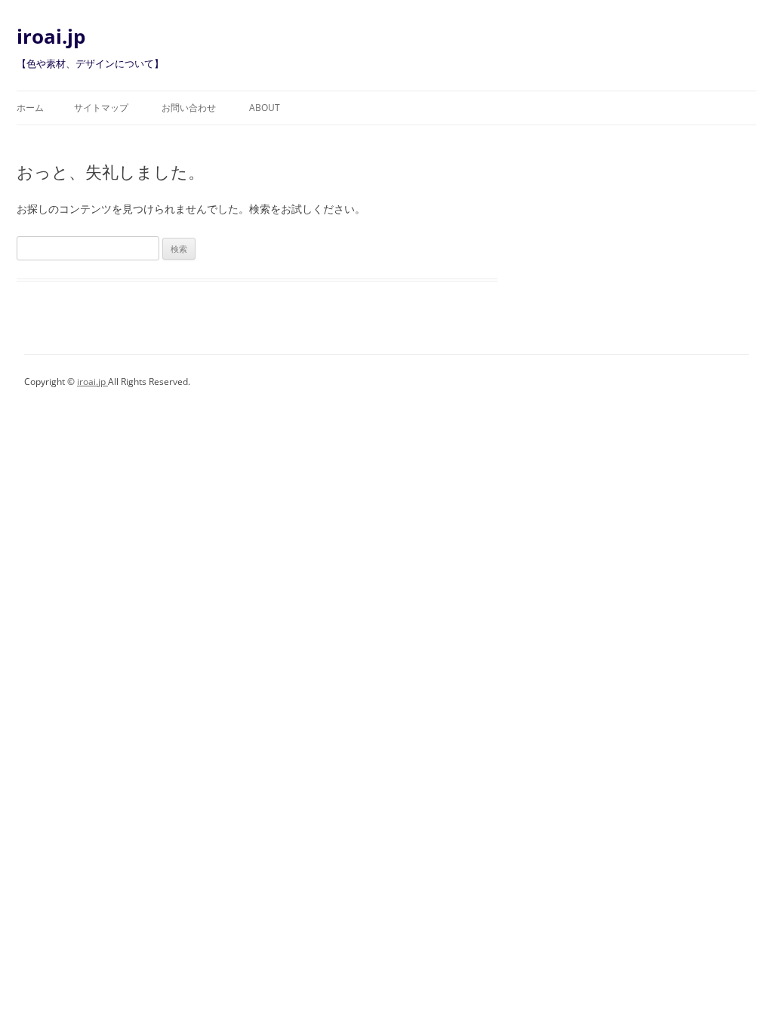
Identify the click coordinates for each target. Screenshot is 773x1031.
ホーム (30, 107)
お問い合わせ (189, 107)
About (264, 107)
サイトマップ (101, 107)
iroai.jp (51, 36)
